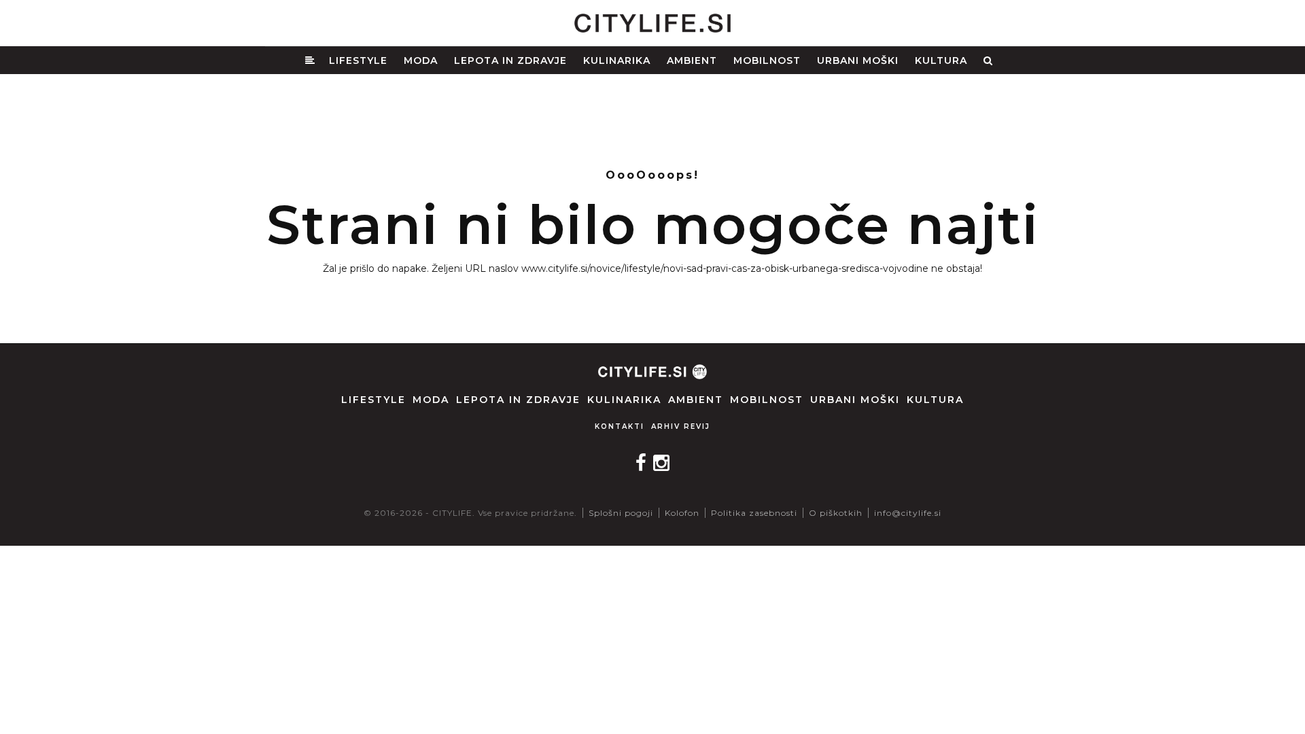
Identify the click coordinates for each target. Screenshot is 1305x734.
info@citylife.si (907, 513)
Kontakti (619, 426)
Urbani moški (858, 60)
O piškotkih (836, 513)
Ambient (692, 60)
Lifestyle (358, 60)
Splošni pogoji (621, 513)
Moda (421, 60)
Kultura (941, 60)
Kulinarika (616, 60)
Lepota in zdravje (510, 60)
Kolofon (682, 513)
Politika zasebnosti (754, 513)
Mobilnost (767, 60)
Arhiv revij (680, 426)
